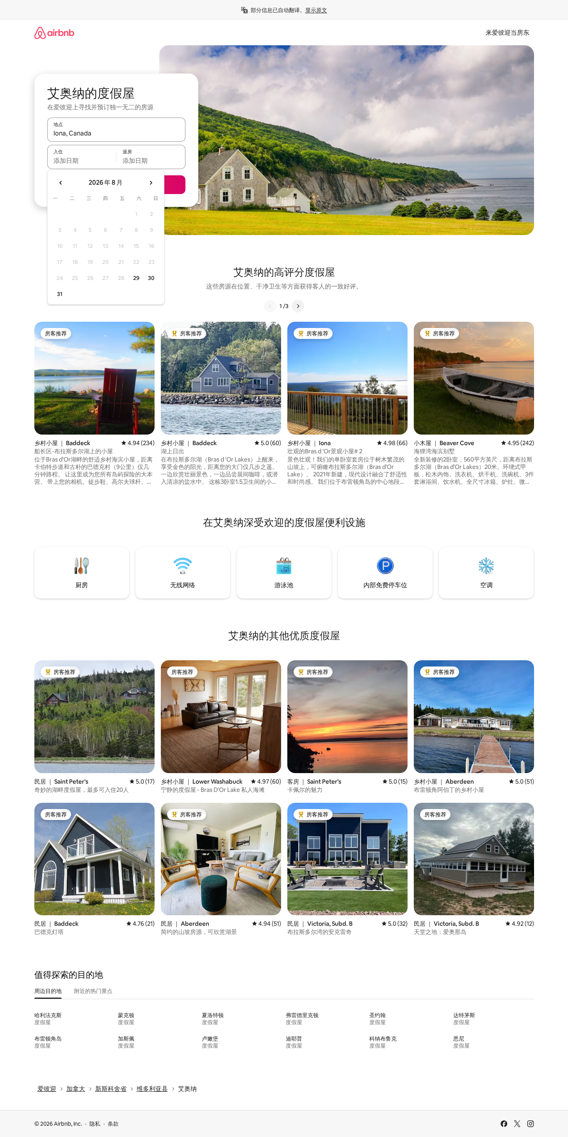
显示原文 (316, 10)
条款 (113, 1123)
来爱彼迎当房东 (507, 33)
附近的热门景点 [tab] (93, 990)
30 (151, 278)
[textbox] (81, 160)
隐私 (94, 1123)
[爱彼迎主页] (54, 32)
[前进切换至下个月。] (150, 182)
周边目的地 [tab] (48, 990)
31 (59, 294)
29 (136, 278)
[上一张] (270, 306)
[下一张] (298, 306)
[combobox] (116, 133)
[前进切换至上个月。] (61, 182)
